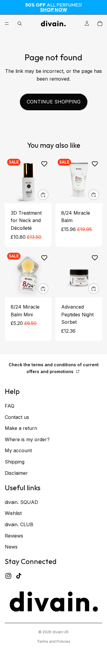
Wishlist (13, 513)
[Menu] (7, 23)
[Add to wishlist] (44, 164)
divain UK (60, 632)
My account (18, 450)
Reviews (14, 536)
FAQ (9, 406)
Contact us (17, 417)
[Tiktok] (18, 575)
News (11, 547)
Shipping (14, 462)
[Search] (19, 23)
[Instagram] (8, 575)
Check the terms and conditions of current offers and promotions (54, 368)
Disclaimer (16, 473)
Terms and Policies (53, 641)
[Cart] (99, 23)
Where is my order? (27, 439)
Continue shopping (54, 102)
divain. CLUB (19, 524)
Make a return (21, 428)
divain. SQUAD (21, 502)
